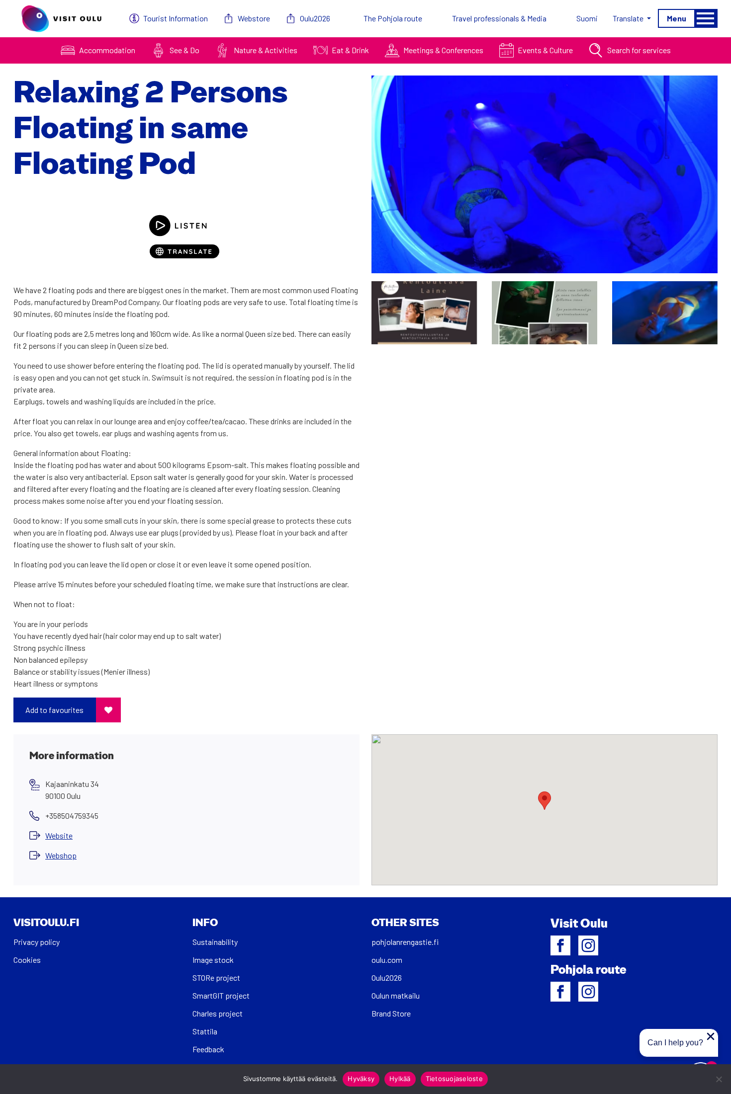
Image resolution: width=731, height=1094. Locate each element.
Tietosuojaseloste (454, 1079)
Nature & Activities (265, 50)
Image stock (213, 959)
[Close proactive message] (711, 1036)
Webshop (61, 855)
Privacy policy (36, 941)
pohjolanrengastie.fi (405, 941)
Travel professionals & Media (499, 18)
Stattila (204, 1031)
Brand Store (391, 1013)
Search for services (639, 50)
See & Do (184, 50)
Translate (629, 18)
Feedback (208, 1049)
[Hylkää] (719, 1079)
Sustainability (215, 941)
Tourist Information (175, 18)
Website (59, 835)
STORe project (216, 977)
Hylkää (400, 1079)
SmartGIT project (221, 995)
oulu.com (386, 959)
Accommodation (107, 50)
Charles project (217, 1013)
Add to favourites (54, 709)
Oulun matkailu (395, 995)
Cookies (27, 959)
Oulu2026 (315, 18)
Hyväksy (361, 1079)
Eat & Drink (350, 50)
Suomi (587, 18)
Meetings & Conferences (443, 50)
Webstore (254, 18)
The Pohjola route (393, 18)
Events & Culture (545, 50)
